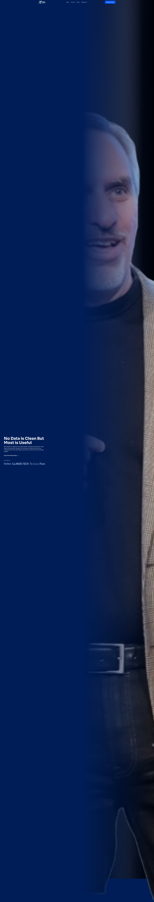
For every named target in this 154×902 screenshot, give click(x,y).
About (67, 2)
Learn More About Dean (10, 455)
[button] (85, 2)
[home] (41, 2)
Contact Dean (110, 2)
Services (73, 2)
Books (78, 2)
